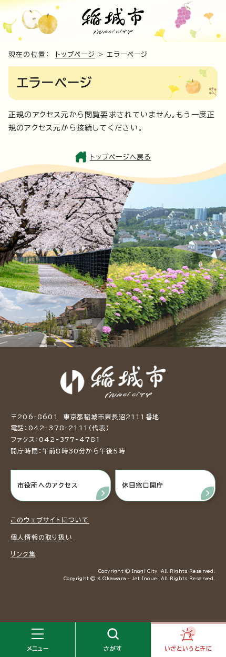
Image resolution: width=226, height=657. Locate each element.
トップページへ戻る (120, 157)
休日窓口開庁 (142, 485)
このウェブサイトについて (50, 520)
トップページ (75, 54)
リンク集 (23, 554)
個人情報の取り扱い (42, 537)
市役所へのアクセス (47, 485)
